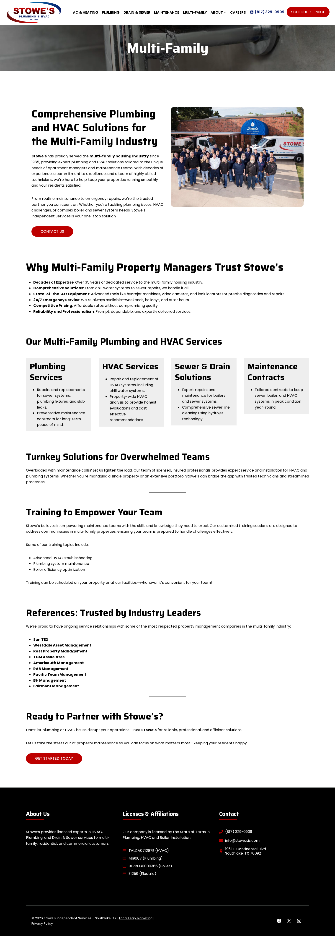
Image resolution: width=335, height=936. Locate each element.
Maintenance (166, 12)
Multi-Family (195, 12)
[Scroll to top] (323, 917)
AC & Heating (85, 12)
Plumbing (111, 12)
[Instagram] (299, 920)
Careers (238, 12)
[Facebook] (279, 920)
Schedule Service (308, 12)
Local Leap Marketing (135, 918)
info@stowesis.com (242, 840)
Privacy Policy (42, 923)
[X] (289, 920)
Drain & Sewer (137, 12)
